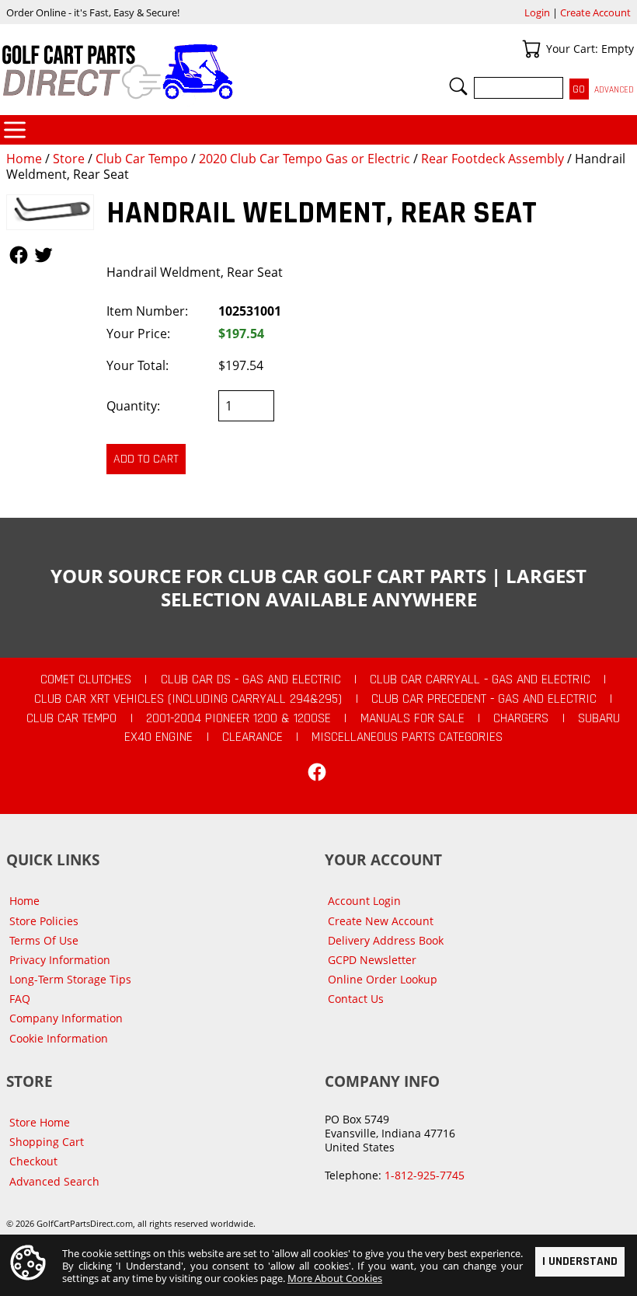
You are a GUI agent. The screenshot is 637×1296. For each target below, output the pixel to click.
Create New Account (380, 920)
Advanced (614, 90)
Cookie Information (58, 1038)
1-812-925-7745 (425, 1175)
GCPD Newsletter (372, 959)
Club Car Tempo (142, 158)
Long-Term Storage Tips (70, 979)
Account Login (364, 900)
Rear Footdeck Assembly (492, 158)
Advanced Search (54, 1181)
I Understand (580, 1261)
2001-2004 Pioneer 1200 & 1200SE (238, 718)
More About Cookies (334, 1278)
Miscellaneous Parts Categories (407, 737)
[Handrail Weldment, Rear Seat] (50, 212)
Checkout (33, 1161)
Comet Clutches (85, 679)
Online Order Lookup (382, 979)
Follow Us (18, 255)
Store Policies (43, 920)
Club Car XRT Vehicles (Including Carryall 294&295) (188, 698)
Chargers (520, 718)
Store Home (39, 1122)
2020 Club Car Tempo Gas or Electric (304, 158)
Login (537, 12)
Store (69, 158)
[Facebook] (317, 772)
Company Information (66, 1018)
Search (458, 86)
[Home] (159, 72)
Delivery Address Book (386, 940)
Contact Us (356, 998)
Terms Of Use (43, 940)
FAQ (19, 998)
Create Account (595, 12)
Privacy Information (59, 959)
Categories (15, 130)
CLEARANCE (252, 737)
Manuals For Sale (412, 718)
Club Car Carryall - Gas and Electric (480, 679)
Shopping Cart (46, 1141)
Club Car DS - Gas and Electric (251, 679)
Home (24, 158)
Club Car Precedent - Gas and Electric (484, 698)
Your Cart (531, 49)
